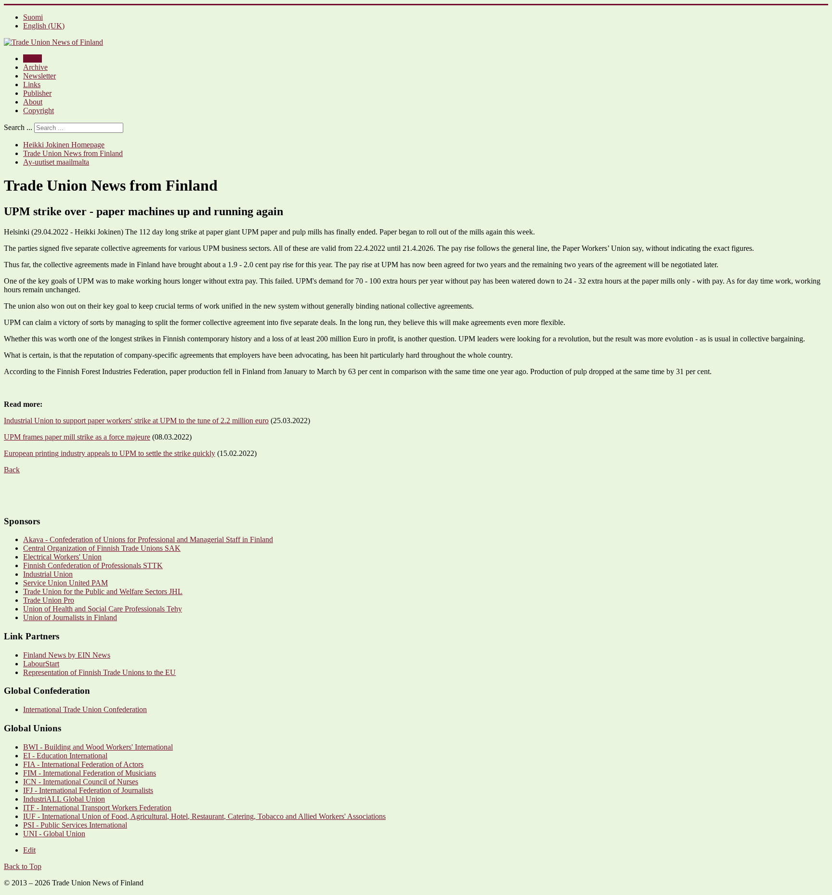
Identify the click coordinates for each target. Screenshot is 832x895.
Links (31, 84)
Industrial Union (48, 574)
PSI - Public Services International (75, 825)
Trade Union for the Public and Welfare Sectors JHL (102, 591)
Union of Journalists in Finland (70, 617)
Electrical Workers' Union (62, 557)
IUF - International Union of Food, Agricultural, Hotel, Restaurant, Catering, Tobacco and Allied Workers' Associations (204, 816)
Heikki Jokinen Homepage (63, 145)
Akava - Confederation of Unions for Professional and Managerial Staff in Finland (148, 539)
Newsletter (39, 76)
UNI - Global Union (54, 834)
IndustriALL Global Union (64, 799)
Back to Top (22, 866)
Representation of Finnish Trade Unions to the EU (99, 672)
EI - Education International (65, 756)
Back (12, 470)
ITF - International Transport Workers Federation (97, 808)
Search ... (18, 127)
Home (32, 58)
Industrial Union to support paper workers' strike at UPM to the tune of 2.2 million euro (136, 420)
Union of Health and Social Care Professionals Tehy (102, 609)
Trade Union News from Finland (73, 153)
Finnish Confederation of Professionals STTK (93, 565)
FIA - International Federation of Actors (83, 764)
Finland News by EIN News (66, 655)
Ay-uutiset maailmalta (56, 162)
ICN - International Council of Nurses (80, 782)
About (32, 102)
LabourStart (41, 664)
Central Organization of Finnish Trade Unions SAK (102, 548)
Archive (35, 67)
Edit (29, 850)
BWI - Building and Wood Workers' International (98, 747)
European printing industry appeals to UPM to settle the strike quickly (109, 453)
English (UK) (44, 26)
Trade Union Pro (48, 600)
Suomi (33, 17)
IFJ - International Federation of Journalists (88, 790)
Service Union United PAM (65, 583)
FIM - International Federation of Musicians (89, 773)
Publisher (37, 93)
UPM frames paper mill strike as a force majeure (77, 437)
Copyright (38, 110)
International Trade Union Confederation (85, 709)
